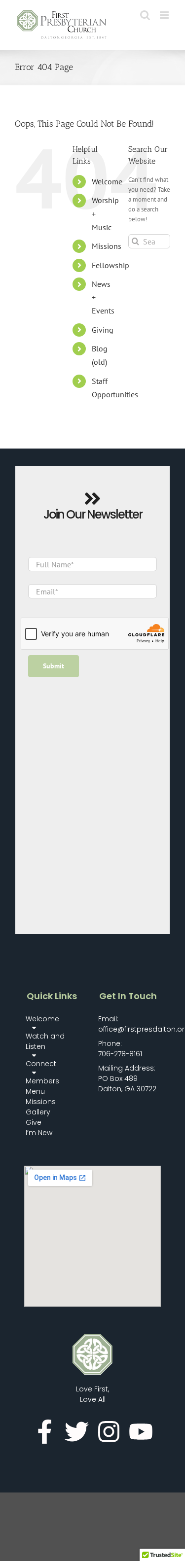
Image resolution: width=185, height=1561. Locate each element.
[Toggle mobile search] (145, 15)
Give (33, 1122)
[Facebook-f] (45, 1432)
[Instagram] (109, 1432)
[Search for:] (149, 241)
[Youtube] (141, 1432)
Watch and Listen (45, 1041)
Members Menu (42, 1086)
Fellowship (110, 265)
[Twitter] (77, 1432)
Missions (106, 246)
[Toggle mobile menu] (165, 15)
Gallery (38, 1112)
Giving (102, 330)
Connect (41, 1064)
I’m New (39, 1133)
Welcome (107, 181)
